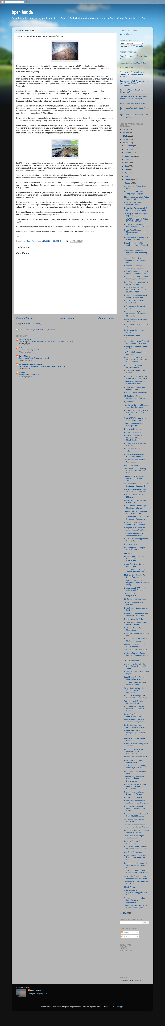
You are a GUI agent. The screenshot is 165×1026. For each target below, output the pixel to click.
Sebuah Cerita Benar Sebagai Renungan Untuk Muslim (136, 342)
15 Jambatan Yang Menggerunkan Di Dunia (135, 397)
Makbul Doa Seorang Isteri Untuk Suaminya (135, 645)
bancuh (22, 373)
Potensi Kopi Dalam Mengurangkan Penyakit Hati (135, 733)
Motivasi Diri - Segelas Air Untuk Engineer (134, 576)
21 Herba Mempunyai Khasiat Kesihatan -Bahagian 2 (136, 485)
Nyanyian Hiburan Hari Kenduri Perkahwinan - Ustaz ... (134, 808)
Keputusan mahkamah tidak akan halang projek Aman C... (135, 865)
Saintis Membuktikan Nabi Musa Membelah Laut (134, 534)
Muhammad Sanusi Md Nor (30, 364)
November (129, 149)
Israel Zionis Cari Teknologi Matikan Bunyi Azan (135, 678)
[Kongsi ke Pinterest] (81, 241)
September (129, 156)
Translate (139, 46)
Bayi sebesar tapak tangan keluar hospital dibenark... (135, 726)
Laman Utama (125, 34)
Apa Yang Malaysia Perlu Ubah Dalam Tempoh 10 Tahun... (135, 666)
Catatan (126, 932)
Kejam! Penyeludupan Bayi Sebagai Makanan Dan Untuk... (135, 858)
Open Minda (22, 12)
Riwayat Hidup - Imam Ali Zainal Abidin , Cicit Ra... (135, 529)
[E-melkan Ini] (71, 241)
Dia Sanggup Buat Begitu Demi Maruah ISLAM (134, 549)
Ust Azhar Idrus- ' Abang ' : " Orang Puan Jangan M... (135, 523)
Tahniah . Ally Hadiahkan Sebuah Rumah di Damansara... (134, 779)
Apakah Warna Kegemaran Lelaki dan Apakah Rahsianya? (135, 786)
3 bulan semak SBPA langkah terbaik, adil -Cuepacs (136, 589)
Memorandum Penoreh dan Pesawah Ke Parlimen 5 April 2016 (42, 366)
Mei (126, 170)
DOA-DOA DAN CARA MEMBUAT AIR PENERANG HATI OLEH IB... (136, 360)
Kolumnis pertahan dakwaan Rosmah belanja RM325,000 (135, 559)
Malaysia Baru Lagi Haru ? (29, 350)
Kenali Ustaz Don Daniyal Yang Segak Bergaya (134, 193)
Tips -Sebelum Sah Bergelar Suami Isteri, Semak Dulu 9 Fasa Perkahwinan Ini (134, 83)
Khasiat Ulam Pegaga (133, 797)
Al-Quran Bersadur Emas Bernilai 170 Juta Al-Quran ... (136, 655)
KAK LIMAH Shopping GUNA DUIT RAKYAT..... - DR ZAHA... (136, 413)
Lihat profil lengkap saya (38, 994)
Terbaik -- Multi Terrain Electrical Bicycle (133, 702)
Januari (128, 183)
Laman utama (66, 318)
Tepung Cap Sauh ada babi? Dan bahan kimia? (136, 512)
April (127, 173)
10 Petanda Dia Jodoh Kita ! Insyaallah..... (135, 353)
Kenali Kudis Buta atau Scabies (132, 103)
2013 (125, 139)
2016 (125, 129)
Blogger (120, 1007)
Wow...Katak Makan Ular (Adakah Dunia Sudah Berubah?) (134, 690)
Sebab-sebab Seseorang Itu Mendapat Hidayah (135, 507)
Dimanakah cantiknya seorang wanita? (133, 366)
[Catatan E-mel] (67, 241)
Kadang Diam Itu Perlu (133, 619)
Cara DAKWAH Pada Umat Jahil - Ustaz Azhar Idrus (135, 419)
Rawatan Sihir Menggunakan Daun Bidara (136, 540)
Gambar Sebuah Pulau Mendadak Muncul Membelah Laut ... (133, 438)
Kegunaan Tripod (131, 465)
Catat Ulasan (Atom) (32, 323)
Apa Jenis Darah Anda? (133, 852)
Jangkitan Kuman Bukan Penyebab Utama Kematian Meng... (136, 583)
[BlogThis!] (74, 241)
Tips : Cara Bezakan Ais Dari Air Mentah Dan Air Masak (135, 826)
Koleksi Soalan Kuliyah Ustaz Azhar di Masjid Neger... (136, 239)
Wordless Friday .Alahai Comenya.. (134, 820)
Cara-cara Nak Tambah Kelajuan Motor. (133, 204)
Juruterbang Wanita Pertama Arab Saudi (34, 358)
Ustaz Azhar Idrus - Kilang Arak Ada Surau (134, 388)
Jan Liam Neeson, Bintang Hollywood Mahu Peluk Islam (135, 471)
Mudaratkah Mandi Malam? (135, 757)
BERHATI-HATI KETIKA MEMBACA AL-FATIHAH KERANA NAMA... (135, 290)
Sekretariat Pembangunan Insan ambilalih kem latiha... (136, 877)
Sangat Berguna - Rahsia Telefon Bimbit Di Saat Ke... (136, 571)
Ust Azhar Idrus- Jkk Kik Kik (135, 393)
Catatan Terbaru (25, 318)
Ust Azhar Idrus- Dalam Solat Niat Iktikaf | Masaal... (136, 815)
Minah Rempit (130, 887)
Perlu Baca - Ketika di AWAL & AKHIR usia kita (136, 283)
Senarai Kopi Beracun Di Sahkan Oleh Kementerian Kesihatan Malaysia (133, 74)
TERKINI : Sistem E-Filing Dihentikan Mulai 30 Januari (136, 872)
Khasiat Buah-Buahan (133, 432)
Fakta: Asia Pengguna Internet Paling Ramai (134, 715)
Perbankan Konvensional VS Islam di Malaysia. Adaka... (136, 209)
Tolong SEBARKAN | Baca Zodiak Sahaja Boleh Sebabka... (135, 478)
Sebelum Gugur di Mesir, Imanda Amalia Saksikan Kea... (135, 260)
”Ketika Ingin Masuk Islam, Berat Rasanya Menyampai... (135, 900)
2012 (125, 143)
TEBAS (22, 348)
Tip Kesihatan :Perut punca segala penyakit (135, 837)
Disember (129, 146)
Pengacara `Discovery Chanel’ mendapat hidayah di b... (136, 831)
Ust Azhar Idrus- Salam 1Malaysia (133, 496)
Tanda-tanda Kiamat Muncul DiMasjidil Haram (135, 425)
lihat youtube (102, 76)
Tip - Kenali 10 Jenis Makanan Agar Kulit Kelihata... (136, 406)
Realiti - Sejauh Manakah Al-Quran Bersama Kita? (135, 296)
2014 (125, 136)
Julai (127, 163)
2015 (125, 133)
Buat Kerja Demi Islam (133, 429)
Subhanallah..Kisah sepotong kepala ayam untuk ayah (136, 278)
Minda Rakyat (25, 339)
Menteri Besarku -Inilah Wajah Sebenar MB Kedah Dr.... (136, 198)
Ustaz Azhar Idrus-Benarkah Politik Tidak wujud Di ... (135, 623)
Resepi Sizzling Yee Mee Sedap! (133, 63)
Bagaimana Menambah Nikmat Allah (133, 302)
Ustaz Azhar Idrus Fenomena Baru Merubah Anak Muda (136, 226)
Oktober (128, 153)
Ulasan (126, 936)
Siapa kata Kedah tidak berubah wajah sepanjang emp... (135, 253)
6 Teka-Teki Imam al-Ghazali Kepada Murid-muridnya (136, 272)
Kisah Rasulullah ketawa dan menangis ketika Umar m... (136, 614)
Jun (126, 166)
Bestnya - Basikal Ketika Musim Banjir (134, 629)
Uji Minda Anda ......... (133, 402)
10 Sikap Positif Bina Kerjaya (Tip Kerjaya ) (136, 215)
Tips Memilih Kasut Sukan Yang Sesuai (134, 461)
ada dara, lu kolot (131, 553)
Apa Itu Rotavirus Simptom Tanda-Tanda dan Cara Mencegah (134, 98)
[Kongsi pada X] (76, 241)
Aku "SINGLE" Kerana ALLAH (136, 650)
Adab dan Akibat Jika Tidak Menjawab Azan (135, 684)
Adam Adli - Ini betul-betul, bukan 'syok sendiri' (135, 767)
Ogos (127, 159)
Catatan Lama (106, 318)
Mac (127, 176)
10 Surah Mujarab (131, 661)
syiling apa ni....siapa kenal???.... (31, 375)
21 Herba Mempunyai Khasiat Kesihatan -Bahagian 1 (136, 518)
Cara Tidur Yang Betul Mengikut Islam (133, 761)
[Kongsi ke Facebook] (78, 241)
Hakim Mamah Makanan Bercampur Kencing (134, 793)
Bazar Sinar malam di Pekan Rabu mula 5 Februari (135, 455)
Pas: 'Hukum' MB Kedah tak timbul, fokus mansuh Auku (136, 377)
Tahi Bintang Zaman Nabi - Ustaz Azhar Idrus (135, 383)
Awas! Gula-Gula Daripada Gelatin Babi (135, 565)
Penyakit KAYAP (126, 68)
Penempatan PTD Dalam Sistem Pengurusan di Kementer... (134, 709)
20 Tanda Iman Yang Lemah (135, 599)
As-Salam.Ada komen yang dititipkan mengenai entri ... (136, 490)
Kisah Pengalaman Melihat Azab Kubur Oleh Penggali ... (136, 245)
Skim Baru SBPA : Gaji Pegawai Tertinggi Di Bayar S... (136, 893)
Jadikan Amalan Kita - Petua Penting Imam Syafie (135, 907)
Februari (128, 180)
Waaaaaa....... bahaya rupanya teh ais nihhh (134, 267)
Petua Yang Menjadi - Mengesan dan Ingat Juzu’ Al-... (136, 232)
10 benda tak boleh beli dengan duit (133, 595)
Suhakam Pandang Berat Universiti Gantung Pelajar (135, 697)
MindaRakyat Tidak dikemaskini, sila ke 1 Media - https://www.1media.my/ (47, 342)
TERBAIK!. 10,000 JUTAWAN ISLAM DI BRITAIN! (136, 220)
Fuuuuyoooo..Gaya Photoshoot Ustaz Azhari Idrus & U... (135, 314)
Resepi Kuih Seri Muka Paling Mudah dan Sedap (136, 640)
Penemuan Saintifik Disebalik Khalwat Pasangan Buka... (136, 848)
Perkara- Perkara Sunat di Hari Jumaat (135, 842)
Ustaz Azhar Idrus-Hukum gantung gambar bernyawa (136, 802)
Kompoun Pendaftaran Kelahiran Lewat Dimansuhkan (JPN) (133, 751)
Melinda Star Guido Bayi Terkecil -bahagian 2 (134, 721)
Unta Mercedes (130, 544)
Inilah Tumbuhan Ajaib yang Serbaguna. (135, 320)
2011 (125, 913)
